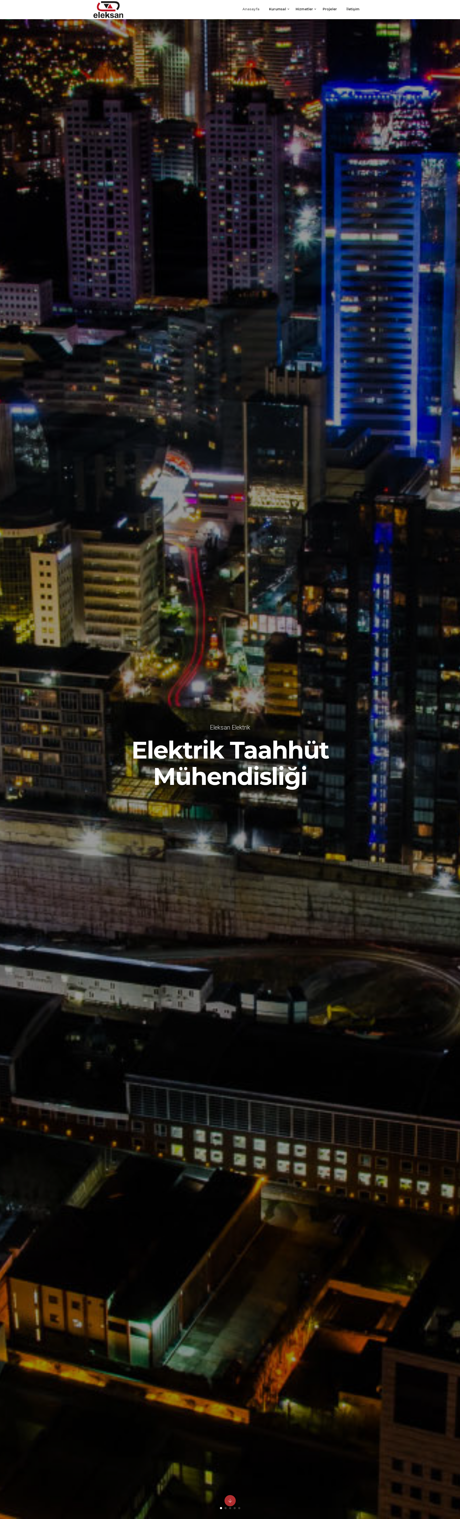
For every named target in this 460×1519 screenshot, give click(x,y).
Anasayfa (250, 9)
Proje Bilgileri (230, 795)
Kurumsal (277, 9)
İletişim (352, 9)
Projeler (330, 9)
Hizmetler (304, 9)
